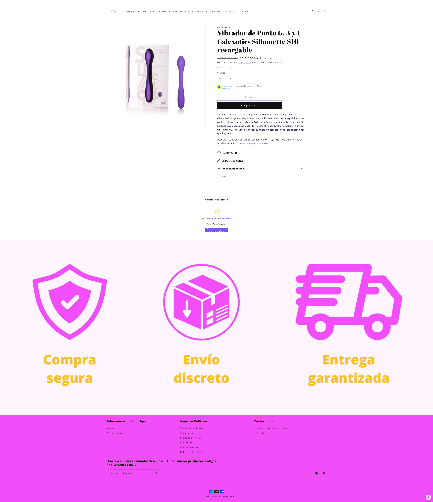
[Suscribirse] (156, 473)
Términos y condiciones (191, 428)
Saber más (226, 88)
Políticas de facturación (191, 452)
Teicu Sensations (212, 496)
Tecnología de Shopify (226, 496)
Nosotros (111, 428)
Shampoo (247, 143)
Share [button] (223, 176)
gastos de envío (244, 62)
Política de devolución (191, 437)
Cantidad (221, 73)
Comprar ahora (249, 105)
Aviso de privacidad (189, 447)
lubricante (262, 139)
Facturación (259, 433)
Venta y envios (187, 433)
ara (256, 143)
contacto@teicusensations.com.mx (270, 428)
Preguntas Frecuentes (117, 433)
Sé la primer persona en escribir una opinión (216, 230)
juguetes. (263, 143)
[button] (164, 11)
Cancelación (186, 442)
